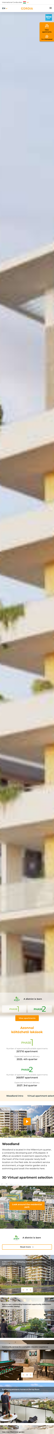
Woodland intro (14, 1096)
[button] (24, 1290)
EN (3, 8)
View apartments (27, 1018)
